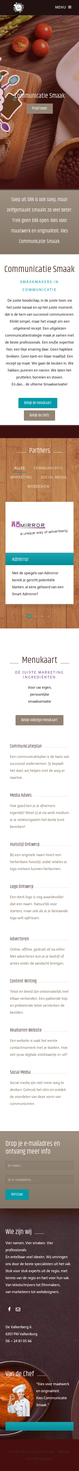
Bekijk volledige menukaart (39, 720)
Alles (19, 468)
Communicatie (48, 468)
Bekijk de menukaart (38, 403)
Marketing (21, 477)
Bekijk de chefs (39, 415)
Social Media (54, 477)
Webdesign (38, 486)
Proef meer (39, 108)
